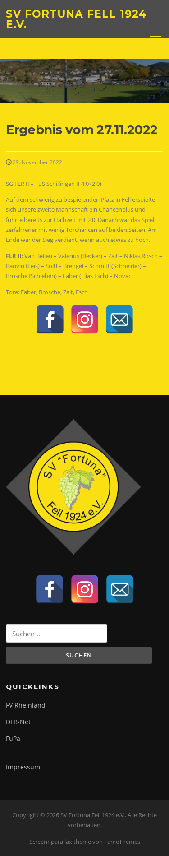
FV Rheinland (26, 705)
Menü (155, 40)
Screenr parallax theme (60, 841)
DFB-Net (18, 721)
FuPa (13, 738)
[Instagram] (84, 319)
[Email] (119, 319)
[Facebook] (50, 319)
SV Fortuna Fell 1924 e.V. (76, 19)
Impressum (23, 767)
